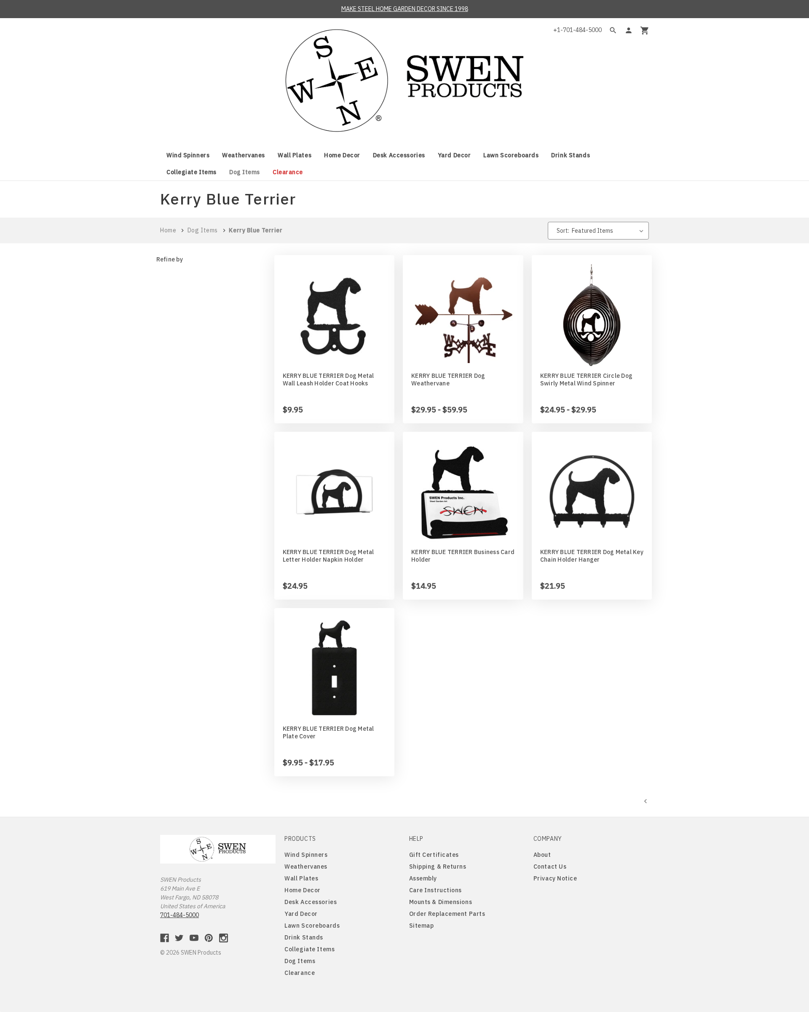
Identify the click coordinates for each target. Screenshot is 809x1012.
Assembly (423, 878)
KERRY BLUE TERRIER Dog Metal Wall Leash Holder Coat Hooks (328, 379)
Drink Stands (570, 155)
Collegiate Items (191, 172)
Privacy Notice (555, 878)
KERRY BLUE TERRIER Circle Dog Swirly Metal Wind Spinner (586, 379)
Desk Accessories (399, 155)
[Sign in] (628, 30)
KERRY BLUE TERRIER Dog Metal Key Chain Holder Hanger (591, 555)
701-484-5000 (179, 915)
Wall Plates (294, 155)
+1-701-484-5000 (577, 30)
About (542, 855)
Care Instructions (435, 890)
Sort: (563, 230)
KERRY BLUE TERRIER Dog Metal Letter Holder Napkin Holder (328, 555)
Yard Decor (454, 155)
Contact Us (550, 866)
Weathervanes (243, 155)
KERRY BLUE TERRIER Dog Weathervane (448, 379)
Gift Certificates (434, 855)
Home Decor (342, 155)
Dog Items (244, 172)
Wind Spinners (187, 155)
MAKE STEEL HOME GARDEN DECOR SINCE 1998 (404, 9)
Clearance (288, 172)
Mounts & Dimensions (440, 902)
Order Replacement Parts (447, 914)
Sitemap (421, 925)
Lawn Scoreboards (510, 155)
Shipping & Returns (437, 866)
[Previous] (645, 800)
